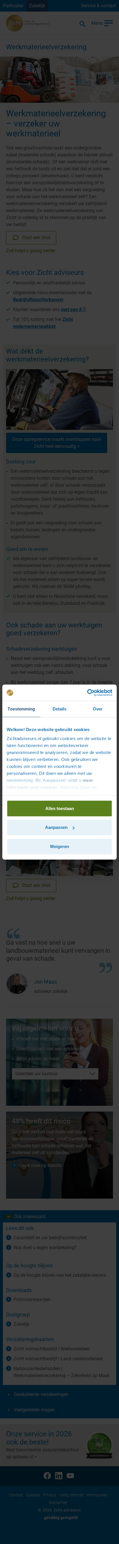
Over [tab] (98, 708)
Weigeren (59, 846)
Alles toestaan (59, 808)
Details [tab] (60, 708)
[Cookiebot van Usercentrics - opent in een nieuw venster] (87, 693)
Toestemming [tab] (21, 708)
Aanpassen (56, 827)
